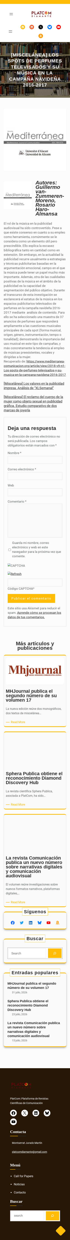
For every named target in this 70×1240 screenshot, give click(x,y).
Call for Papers (23, 1176)
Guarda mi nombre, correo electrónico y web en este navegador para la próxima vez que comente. (36, 549)
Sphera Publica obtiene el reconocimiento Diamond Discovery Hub (27, 1005)
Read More (18, 722)
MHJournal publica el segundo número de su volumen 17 (31, 986)
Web (11, 485)
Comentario (17, 501)
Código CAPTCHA (20, 588)
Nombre (14, 453)
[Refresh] (14, 574)
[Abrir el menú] (11, 14)
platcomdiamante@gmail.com (29, 1151)
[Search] (55, 953)
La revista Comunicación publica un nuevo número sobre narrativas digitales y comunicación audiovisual (33, 1029)
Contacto (20, 1192)
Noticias (19, 1184)
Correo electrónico (22, 469)
